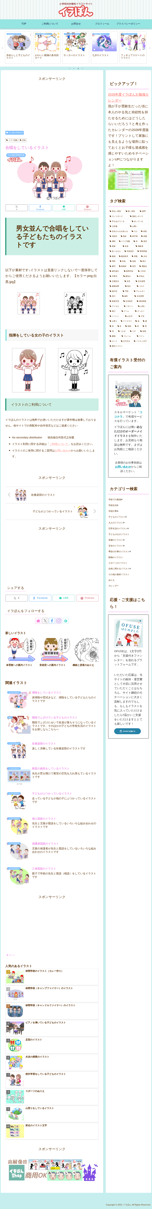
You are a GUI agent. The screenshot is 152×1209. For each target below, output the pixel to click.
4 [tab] (82, 68)
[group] (21, 655)
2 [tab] (73, 68)
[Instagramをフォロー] (59, 621)
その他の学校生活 (16, 133)
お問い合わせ (63, 450)
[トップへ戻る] (148, 1205)
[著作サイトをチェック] (38, 621)
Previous (2, 48)
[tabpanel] (18, 48)
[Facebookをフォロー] (52, 621)
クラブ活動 (12, 140)
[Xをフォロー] (45, 621)
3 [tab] (78, 68)
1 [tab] (69, 68)
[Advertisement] (52, 102)
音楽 (24, 140)
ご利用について (58, 444)
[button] (93, 654)
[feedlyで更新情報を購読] (66, 621)
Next (149, 48)
